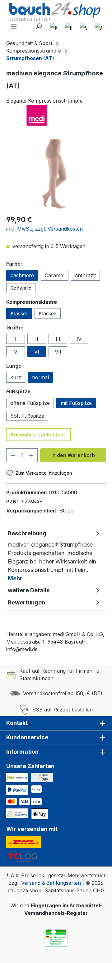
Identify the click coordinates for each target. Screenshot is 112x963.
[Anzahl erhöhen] (31, 455)
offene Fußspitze (30, 403)
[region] (56, 174)
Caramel (54, 275)
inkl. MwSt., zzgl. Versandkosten (44, 229)
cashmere (22, 275)
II (36, 339)
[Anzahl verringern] (12, 455)
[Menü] (13, 26)
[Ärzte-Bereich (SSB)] (98, 26)
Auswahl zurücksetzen (38, 434)
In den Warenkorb (73, 455)
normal (40, 377)
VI (36, 352)
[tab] (54, 555)
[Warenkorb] (83, 26)
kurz (15, 377)
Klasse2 (48, 313)
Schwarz (20, 288)
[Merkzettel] (53, 26)
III (58, 339)
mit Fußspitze (76, 403)
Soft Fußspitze (27, 416)
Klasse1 (19, 313)
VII (58, 352)
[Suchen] (38, 26)
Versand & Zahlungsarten (51, 883)
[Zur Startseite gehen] (56, 12)
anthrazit (85, 275)
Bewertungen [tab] (26, 602)
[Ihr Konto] (68, 26)
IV (79, 339)
